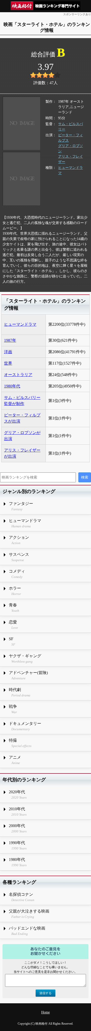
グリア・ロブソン (70, 148)
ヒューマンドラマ (70, 170)
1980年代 (12, 386)
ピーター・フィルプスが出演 (22, 418)
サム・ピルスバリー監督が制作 (22, 400)
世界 (8, 363)
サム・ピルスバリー (70, 126)
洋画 (8, 352)
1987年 (10, 340)
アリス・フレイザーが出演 (22, 453)
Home (45, 1012)
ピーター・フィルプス (70, 137)
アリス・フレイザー (70, 159)
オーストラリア (18, 374)
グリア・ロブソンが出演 (22, 435)
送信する (45, 993)
